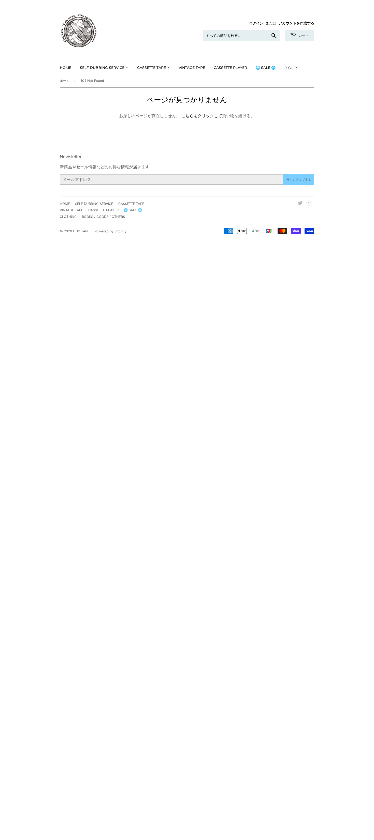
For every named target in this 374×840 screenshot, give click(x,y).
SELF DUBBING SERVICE (102, 67)
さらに (289, 67)
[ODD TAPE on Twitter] (300, 203)
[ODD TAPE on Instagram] (309, 203)
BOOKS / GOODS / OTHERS (103, 217)
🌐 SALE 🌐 (266, 67)
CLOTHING (68, 217)
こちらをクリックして (201, 115)
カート (303, 35)
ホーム (65, 81)
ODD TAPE (81, 231)
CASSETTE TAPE (152, 67)
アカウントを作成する (296, 23)
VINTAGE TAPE (192, 67)
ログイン (256, 23)
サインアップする (298, 180)
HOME (65, 67)
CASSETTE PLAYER (230, 67)
